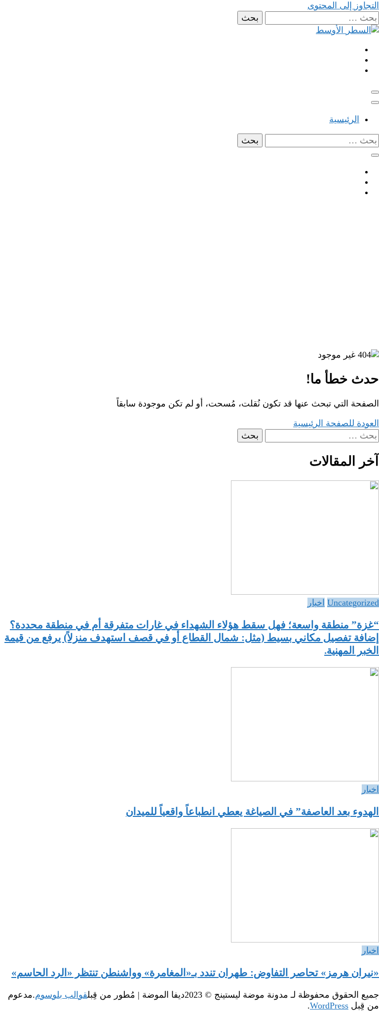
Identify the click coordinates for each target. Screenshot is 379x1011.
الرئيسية (344, 119)
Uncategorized (353, 602)
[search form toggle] (375, 155)
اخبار (316, 602)
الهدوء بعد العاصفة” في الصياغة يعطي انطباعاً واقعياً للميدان (252, 811)
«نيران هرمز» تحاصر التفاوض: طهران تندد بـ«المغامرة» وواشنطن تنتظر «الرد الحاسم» (195, 972)
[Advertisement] (189, 275)
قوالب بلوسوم (61, 995)
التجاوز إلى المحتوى (343, 5)
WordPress (329, 1006)
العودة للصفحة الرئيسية (336, 423)
